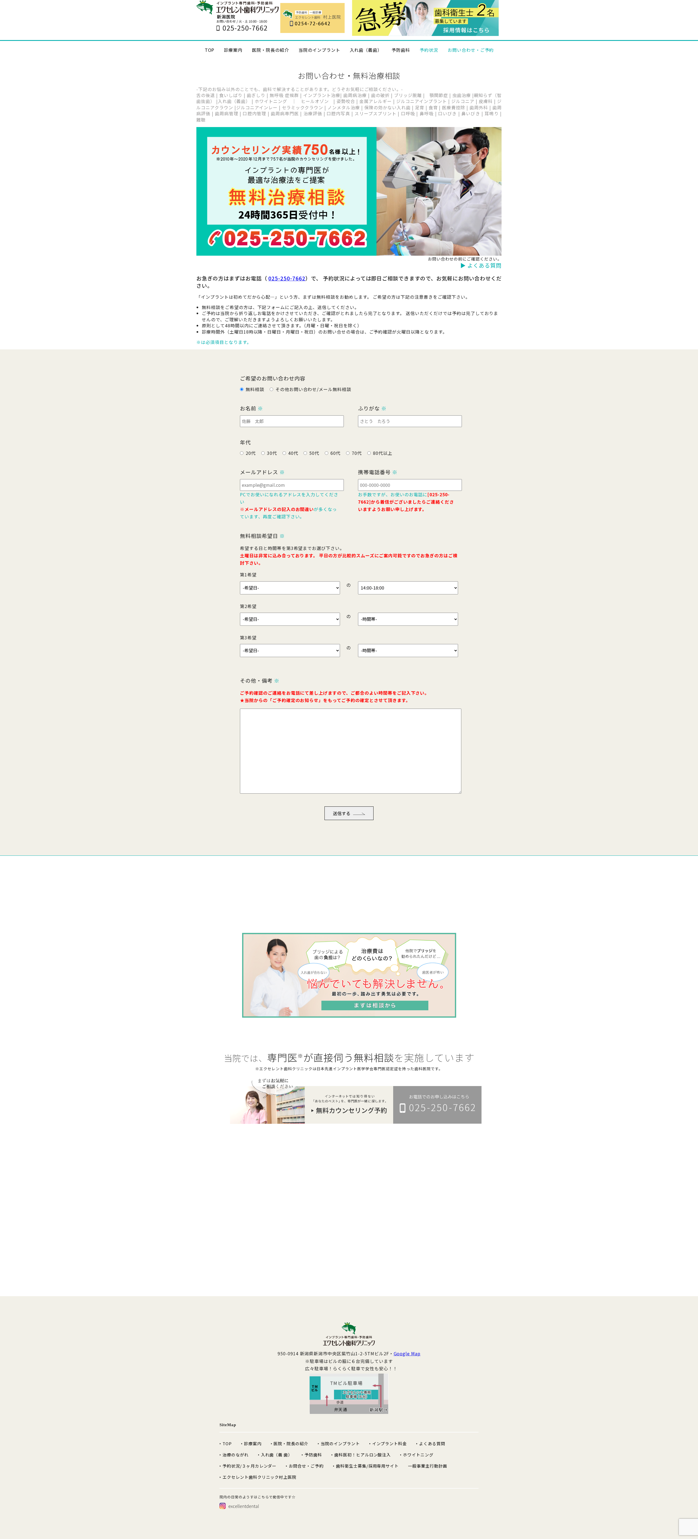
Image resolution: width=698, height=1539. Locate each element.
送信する (341, 813)
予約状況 (429, 50)
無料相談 (255, 389)
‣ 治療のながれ (234, 1455)
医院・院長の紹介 (270, 50)
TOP (210, 50)
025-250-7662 (286, 278)
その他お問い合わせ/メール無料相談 (313, 389)
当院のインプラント (319, 50)
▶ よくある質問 (481, 265)
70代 (357, 453)
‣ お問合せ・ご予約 (305, 1466)
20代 (251, 453)
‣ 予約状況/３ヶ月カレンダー (247, 1466)
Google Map (407, 1353)
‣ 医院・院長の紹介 (290, 1443)
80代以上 (382, 453)
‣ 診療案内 (251, 1443)
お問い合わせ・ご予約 (471, 50)
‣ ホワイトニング (417, 1455)
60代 (335, 453)
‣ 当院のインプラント (339, 1443)
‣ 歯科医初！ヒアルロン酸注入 (361, 1455)
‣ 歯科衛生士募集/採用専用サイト (366, 1466)
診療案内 (233, 50)
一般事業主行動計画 (427, 1466)
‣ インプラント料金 (388, 1443)
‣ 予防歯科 (312, 1455)
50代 (314, 453)
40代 (293, 453)
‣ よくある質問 (430, 1443)
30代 (272, 453)
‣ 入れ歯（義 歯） (275, 1455)
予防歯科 (401, 50)
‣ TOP (225, 1443)
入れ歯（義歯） (366, 50)
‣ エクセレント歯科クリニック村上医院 (257, 1477)
